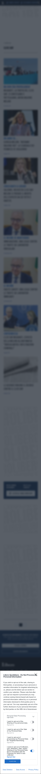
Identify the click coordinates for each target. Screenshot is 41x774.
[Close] (36, 675)
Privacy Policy (33, 770)
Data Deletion (8, 770)
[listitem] (20, 716)
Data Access (20, 770)
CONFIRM (12, 761)
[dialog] (20, 722)
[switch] (32, 722)
